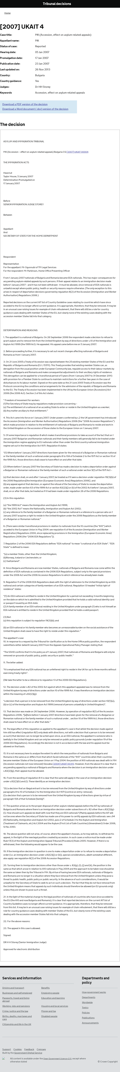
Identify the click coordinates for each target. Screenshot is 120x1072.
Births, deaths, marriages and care (17, 1018)
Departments (88, 997)
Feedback (29, 1049)
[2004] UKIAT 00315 (63, 764)
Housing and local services (54, 1006)
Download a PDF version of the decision (25, 104)
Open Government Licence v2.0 (57, 1058)
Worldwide (87, 1002)
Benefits (45, 988)
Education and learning (53, 998)
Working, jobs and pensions (16, 1006)
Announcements (90, 1022)
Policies (86, 1012)
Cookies (17, 1049)
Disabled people (49, 1016)
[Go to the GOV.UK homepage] (16, 4)
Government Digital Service (28, 1053)
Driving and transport (13, 988)
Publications (88, 1017)
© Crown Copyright (108, 1061)
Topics (85, 1007)
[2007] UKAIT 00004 (77, 152)
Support (6, 1049)
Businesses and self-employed (17, 993)
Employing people (50, 993)
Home (7, 13)
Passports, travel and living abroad (15, 1000)
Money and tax (48, 1011)
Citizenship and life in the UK (16, 1024)
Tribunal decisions (57, 4)
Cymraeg (41, 1049)
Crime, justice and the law (15, 1011)
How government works (94, 992)
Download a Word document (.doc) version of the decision (35, 109)
